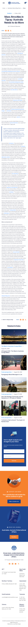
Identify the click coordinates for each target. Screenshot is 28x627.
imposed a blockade (17, 100)
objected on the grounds (12, 187)
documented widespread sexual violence (11, 71)
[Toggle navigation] (3, 3)
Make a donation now (14, 501)
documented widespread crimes (16, 82)
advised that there (14, 122)
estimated (9, 110)
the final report (15, 173)
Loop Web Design (17, 624)
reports (18, 117)
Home (4, 8)
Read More (14, 536)
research (23, 146)
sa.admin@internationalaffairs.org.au (10, 597)
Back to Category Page (8, 319)
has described (14, 89)
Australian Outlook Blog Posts (14, 8)
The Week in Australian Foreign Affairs (11, 346)
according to (10, 267)
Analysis (9, 13)
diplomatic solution (6, 157)
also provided (16, 252)
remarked (11, 192)
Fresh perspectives (6, 372)
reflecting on (6, 213)
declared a (11, 143)
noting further (13, 210)
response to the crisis (18, 259)
